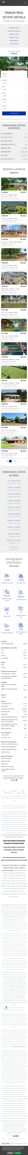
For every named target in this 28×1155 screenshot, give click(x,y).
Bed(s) (3, 86)
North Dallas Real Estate (11, 1138)
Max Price (4, 80)
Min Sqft (4, 99)
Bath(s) (4, 93)
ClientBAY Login (8, 793)
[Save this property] (25, 180)
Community (16, 1139)
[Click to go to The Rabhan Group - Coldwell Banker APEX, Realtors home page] (4, 3)
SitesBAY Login (21, 793)
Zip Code (9, 1139)
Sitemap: (3, 1138)
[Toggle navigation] (25, 3)
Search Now (14, 113)
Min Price (4, 73)
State (18, 1138)
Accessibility (13, 791)
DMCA (23, 791)
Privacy (3, 791)
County (23, 1138)
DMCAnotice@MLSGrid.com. (19, 1046)
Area (21, 1139)
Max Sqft (4, 105)
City (5, 1139)
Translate (25, 1143)
